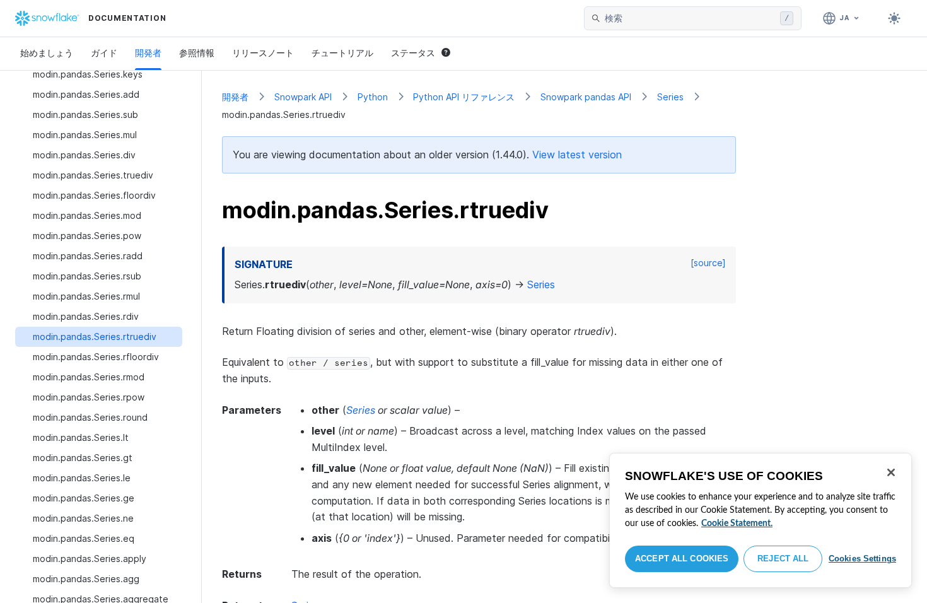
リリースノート (263, 52)
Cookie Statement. (736, 523)
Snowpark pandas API (585, 96)
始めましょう (46, 52)
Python (373, 96)
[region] (760, 520)
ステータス (413, 52)
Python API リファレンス (464, 96)
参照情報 (196, 52)
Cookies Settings (862, 558)
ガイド (104, 52)
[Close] (891, 472)
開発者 (148, 52)
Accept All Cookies (681, 558)
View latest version (577, 154)
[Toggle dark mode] (894, 18)
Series (670, 96)
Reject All (782, 558)
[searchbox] (690, 18)
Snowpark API (303, 96)
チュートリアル (342, 52)
